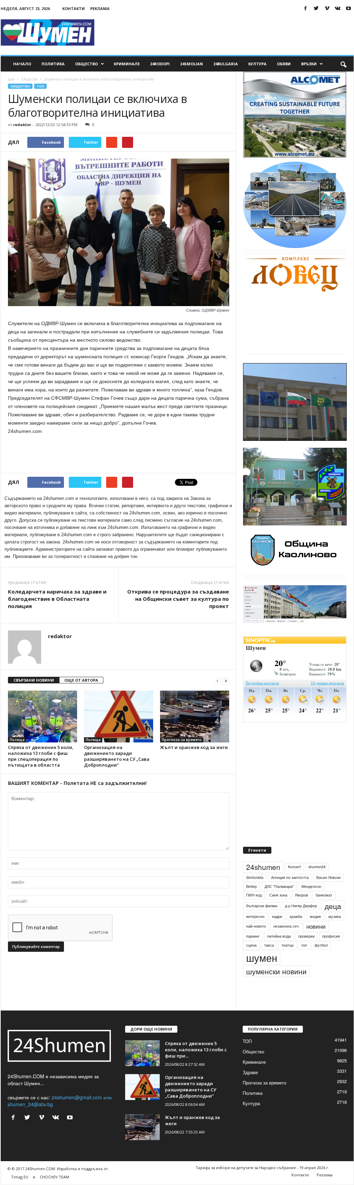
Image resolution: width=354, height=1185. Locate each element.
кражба (296, 932)
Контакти (73, 8)
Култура (257, 63)
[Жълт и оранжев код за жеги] (194, 716)
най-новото (256, 942)
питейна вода (279, 952)
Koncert (294, 882)
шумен (261, 973)
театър (287, 961)
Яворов (301, 910)
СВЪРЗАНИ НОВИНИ (33, 680)
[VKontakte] (338, 8)
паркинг (253, 952)
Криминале (127, 63)
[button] (343, 64)
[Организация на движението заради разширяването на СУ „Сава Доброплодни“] (118, 716)
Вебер (251, 902)
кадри (277, 932)
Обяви (284, 63)
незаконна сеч (286, 942)
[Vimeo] (327, 8)
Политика (53, 63)
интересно (255, 932)
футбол (321, 961)
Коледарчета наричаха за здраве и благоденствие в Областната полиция (57, 598)
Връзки (309, 63)
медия (315, 932)
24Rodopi (160, 63)
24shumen (263, 883)
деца (333, 922)
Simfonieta (254, 893)
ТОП (40, 86)
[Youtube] (348, 8)
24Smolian (191, 63)
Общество (86, 63)
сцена (251, 961)
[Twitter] (316, 8)
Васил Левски (328, 893)
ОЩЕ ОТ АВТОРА (81, 680)
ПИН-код (254, 910)
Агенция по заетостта (290, 893)
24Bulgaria (225, 63)
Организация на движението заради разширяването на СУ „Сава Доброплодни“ (116, 756)
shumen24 (317, 882)
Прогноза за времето (182, 739)
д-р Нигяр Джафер (301, 921)
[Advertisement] (228, 32)
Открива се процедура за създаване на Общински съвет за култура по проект (178, 598)
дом (11, 79)
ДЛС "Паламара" (279, 902)
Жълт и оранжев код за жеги (194, 747)
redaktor (22, 124)
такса (269, 961)
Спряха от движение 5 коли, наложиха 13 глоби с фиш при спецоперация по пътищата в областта (41, 756)
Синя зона (278, 910)
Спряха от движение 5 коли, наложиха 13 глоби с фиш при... (196, 1065)
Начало (22, 63)
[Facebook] (305, 8)
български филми (261, 921)
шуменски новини (276, 987)
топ (304, 961)
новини (316, 942)
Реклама (100, 8)
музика (334, 932)
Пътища (17, 739)
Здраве (250, 1088)
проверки (306, 952)
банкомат (324, 910)
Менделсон (311, 902)
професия (331, 952)
